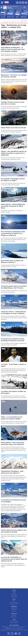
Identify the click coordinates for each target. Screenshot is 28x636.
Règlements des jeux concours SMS (14, 628)
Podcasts (14, 615)
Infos (17, 17)
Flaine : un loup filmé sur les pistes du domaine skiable (11, 418)
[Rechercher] (23, 2)
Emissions (14, 609)
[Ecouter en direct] (20, 2)
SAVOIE (12, 22)
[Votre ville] (17, 2)
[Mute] (24, 7)
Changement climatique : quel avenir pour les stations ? (12, 472)
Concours (14, 611)
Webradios (23, 17)
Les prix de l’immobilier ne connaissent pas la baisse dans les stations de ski (14, 559)
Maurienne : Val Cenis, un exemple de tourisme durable (14, 76)
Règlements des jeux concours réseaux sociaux (14, 626)
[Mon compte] (26, 2)
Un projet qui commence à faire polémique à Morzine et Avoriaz (12, 339)
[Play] (2, 7)
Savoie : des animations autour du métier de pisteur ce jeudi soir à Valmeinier (14, 153)
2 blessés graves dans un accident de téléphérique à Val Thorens (14, 287)
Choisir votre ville (24, 20)
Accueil (3, 17)
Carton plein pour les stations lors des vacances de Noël (14, 531)
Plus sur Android (14, 622)
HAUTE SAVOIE (5, 22)
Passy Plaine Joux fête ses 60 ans (13, 127)
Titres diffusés (14, 595)
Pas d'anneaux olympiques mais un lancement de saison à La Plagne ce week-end (13, 233)
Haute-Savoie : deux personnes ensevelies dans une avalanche (12, 443)
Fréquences (14, 596)
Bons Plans (10, 17)
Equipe (14, 593)
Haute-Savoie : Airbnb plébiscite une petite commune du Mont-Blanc (13, 206)
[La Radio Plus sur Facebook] (8, 633)
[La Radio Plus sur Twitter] (12, 633)
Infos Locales (14, 602)
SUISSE (21, 22)
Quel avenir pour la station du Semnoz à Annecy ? (12, 261)
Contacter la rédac (14, 603)
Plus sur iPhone (14, 621)
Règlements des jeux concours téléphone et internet (14, 630)
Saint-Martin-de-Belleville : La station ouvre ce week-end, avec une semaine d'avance (13, 49)
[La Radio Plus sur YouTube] (15, 633)
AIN (17, 22)
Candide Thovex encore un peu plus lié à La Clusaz (12, 103)
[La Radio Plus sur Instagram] (19, 633)
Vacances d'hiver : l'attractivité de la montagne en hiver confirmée (13, 312)
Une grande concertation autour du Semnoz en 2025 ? (13, 179)
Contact (14, 591)
